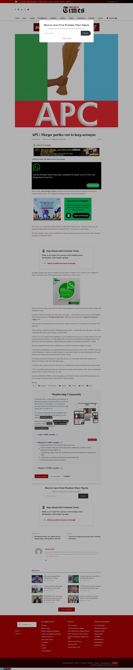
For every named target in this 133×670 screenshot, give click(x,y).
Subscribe (86, 33)
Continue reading (66, 38)
